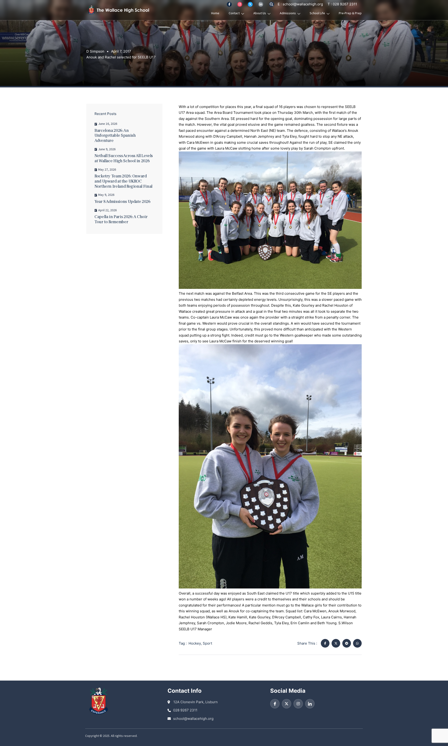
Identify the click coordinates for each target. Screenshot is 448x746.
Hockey (195, 643)
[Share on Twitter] (336, 643)
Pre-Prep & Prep (350, 13)
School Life (317, 13)
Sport (207, 643)
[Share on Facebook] (325, 643)
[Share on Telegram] (346, 643)
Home (215, 13)
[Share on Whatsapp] (357, 643)
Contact (234, 13)
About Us (259, 13)
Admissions (288, 13)
